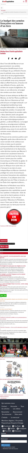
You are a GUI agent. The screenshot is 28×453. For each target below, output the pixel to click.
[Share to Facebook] (8, 58)
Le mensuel (15, 417)
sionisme (2, 307)
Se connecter (6, 414)
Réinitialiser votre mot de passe (10, 448)
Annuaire (14, 406)
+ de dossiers (3, 398)
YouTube (17, 426)
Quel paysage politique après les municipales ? (11, 379)
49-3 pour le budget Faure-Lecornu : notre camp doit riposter (14, 284)
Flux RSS (8, 431)
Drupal (13, 423)
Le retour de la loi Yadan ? (6, 309)
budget (1, 249)
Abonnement (17, 412)
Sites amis (18, 414)
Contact (4, 406)
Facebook (7, 426)
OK (1, 7)
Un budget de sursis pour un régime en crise (13, 266)
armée (1, 253)
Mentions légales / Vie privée (12, 421)
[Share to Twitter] (12, 58)
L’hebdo (4, 417)
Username (3, 433)
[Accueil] (7, 1)
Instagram (22, 428)
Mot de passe (4, 439)
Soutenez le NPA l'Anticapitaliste (8, 226)
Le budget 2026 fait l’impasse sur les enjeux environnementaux (12, 274)
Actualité (3, 10)
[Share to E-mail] (15, 58)
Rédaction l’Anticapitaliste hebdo (7, 243)
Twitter (12, 428)
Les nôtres (16, 409)
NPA (1, 297)
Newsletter (5, 412)
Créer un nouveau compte (9, 447)
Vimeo (4, 428)
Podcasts (17, 431)
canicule (2, 325)
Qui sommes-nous (8, 403)
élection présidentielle (5, 316)
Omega (20, 423)
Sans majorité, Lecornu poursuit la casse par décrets (13, 257)
